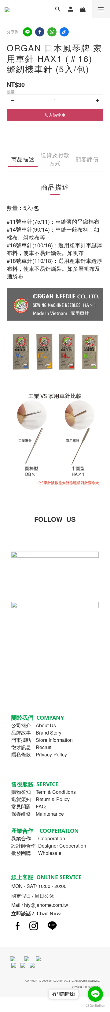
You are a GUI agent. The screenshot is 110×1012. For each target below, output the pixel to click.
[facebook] (39, 31)
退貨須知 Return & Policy (40, 799)
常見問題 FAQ (28, 806)
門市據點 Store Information (42, 739)
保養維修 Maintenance (37, 813)
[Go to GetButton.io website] (95, 1006)
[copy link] (64, 31)
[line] (27, 31)
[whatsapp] (52, 31)
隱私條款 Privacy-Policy (39, 754)
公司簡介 (21, 725)
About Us (46, 725)
